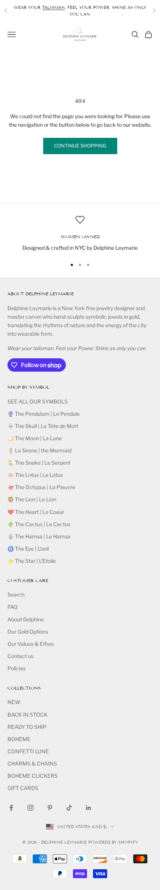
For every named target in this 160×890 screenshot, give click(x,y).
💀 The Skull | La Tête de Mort (42, 426)
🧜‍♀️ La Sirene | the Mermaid (39, 450)
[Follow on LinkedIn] (88, 807)
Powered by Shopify (113, 842)
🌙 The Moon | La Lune (34, 438)
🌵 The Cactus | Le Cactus (38, 524)
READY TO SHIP (27, 727)
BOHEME (19, 739)
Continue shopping (80, 146)
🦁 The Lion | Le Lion (31, 499)
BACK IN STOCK (27, 714)
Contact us (20, 656)
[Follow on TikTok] (69, 807)
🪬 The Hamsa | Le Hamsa (38, 536)
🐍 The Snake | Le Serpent (38, 462)
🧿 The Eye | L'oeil (28, 548)
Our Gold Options (27, 631)
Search (16, 594)
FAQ (12, 607)
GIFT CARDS (22, 788)
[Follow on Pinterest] (50, 807)
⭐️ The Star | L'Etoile (31, 561)
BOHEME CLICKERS (32, 776)
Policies (16, 668)
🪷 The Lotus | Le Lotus (35, 475)
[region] (80, 233)
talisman (53, 7)
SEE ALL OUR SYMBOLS (37, 401)
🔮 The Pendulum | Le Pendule (43, 414)
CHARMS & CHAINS (32, 763)
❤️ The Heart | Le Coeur (35, 512)
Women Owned (80, 236)
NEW (13, 702)
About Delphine (25, 619)
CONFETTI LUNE (28, 751)
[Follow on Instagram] (30, 807)
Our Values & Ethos (30, 644)
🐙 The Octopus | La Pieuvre (41, 487)
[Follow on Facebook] (11, 807)
